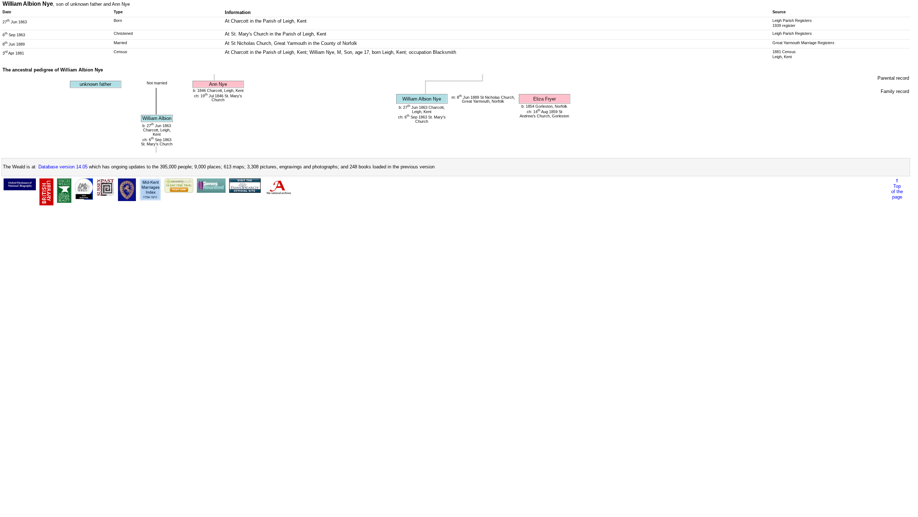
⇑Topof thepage (897, 189)
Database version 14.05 (62, 166)
